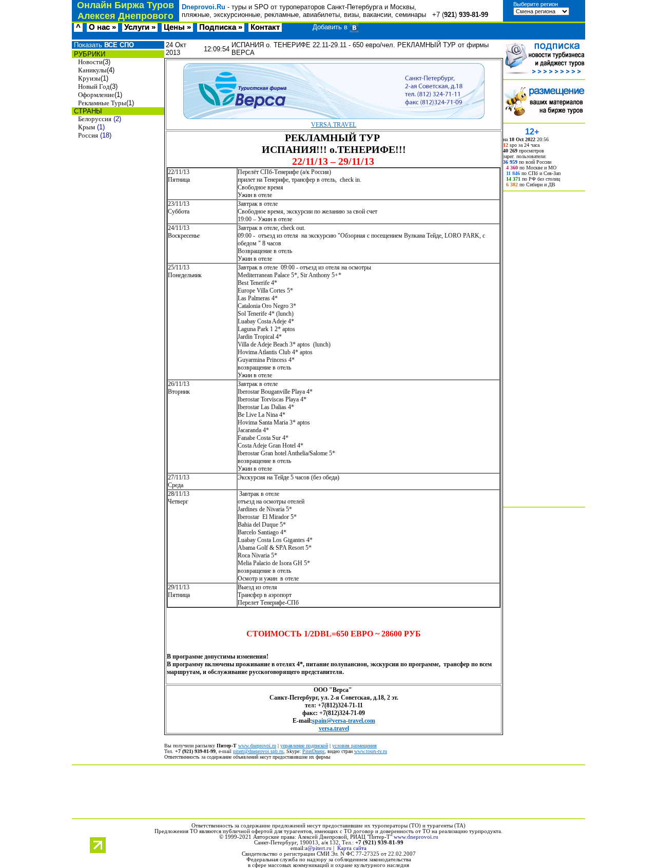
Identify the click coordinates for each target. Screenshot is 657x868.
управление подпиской (304, 745)
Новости (90, 62)
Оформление (96, 95)
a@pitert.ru (318, 848)
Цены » (177, 27)
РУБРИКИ (88, 54)
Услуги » (140, 27)
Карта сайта (351, 848)
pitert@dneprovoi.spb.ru (258, 751)
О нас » (102, 27)
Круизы (89, 78)
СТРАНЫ (87, 111)
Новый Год (94, 86)
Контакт (265, 27)
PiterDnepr (313, 751)
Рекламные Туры (102, 103)
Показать (103, 45)
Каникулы (92, 70)
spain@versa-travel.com (343, 720)
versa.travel (334, 728)
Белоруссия (94, 119)
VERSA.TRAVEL (333, 124)
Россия (88, 135)
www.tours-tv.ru (370, 751)
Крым (86, 127)
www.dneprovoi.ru (257, 745)
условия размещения (354, 745)
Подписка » (220, 27)
